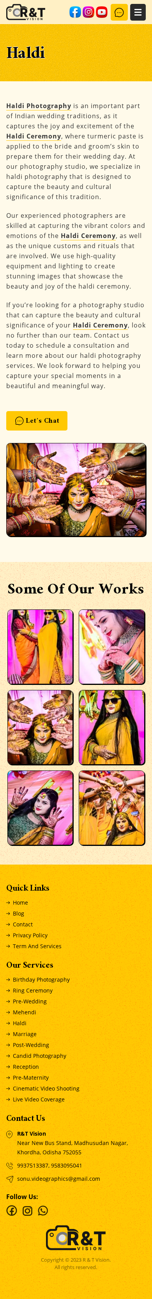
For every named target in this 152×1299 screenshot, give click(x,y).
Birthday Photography (41, 979)
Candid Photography (39, 1055)
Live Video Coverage (39, 1099)
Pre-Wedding (30, 1001)
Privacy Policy (30, 935)
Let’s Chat (43, 422)
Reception (26, 1066)
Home (20, 902)
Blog (18, 913)
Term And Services (37, 946)
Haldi (20, 1023)
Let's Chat (119, 12)
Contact (23, 924)
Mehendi (24, 1012)
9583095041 (66, 1165)
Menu (138, 12)
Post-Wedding (31, 1045)
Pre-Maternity (31, 1077)
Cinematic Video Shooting (46, 1088)
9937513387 (32, 1165)
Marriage (25, 1034)
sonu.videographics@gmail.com (58, 1178)
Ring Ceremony (33, 990)
